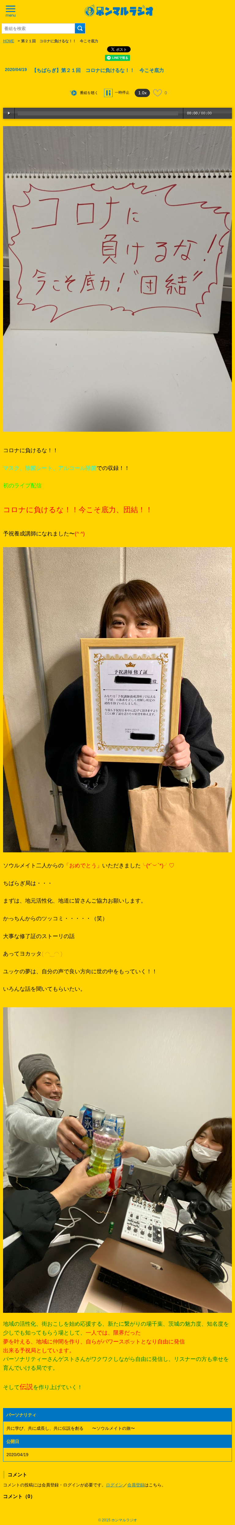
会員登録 (135, 1484)
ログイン (114, 1484)
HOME (8, 41)
